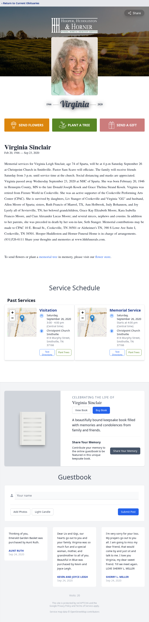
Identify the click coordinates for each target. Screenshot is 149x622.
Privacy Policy (64, 605)
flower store (102, 256)
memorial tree (48, 256)
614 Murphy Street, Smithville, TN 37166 (58, 341)
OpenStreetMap (78, 611)
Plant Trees (63, 352)
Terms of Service (84, 605)
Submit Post (128, 511)
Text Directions (47, 353)
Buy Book (101, 410)
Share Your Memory (125, 451)
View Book (81, 410)
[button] (22, 318)
